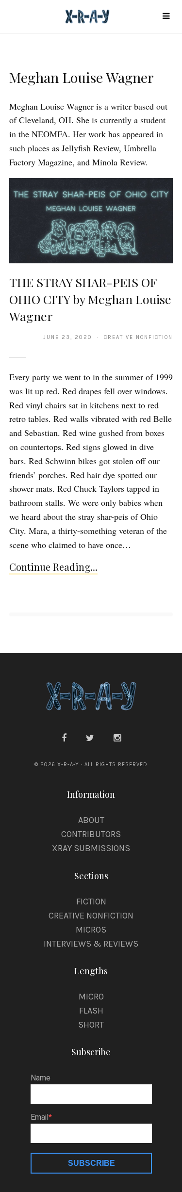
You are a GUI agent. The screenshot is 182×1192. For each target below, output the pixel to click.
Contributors (91, 834)
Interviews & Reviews (91, 943)
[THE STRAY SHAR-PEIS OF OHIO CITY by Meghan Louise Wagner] (91, 220)
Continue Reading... (53, 566)
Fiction (91, 901)
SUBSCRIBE (91, 1163)
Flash (91, 1010)
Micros (91, 929)
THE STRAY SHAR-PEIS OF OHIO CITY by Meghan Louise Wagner (90, 299)
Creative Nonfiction (91, 915)
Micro (91, 996)
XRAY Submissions (91, 848)
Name (40, 1078)
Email (40, 1117)
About (91, 820)
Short (91, 1024)
